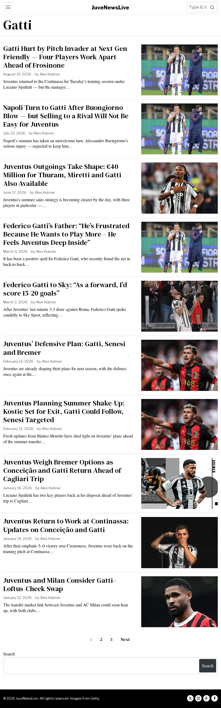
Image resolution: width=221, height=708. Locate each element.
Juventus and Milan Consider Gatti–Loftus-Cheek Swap (60, 584)
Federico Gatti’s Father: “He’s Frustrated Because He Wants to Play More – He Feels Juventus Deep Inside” (66, 234)
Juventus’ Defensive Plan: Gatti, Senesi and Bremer (64, 348)
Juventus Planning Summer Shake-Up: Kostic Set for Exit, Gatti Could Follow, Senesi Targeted (63, 411)
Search (9, 654)
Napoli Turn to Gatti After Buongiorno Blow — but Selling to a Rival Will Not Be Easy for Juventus (65, 116)
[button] (212, 7)
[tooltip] (190, 698)
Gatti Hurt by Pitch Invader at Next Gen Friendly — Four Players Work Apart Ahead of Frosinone (65, 57)
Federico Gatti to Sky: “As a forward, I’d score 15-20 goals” (65, 289)
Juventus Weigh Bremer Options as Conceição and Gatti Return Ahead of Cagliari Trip (62, 470)
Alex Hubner (50, 74)
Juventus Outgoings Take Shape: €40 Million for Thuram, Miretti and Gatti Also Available (62, 175)
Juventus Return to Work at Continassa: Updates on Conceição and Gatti (66, 525)
